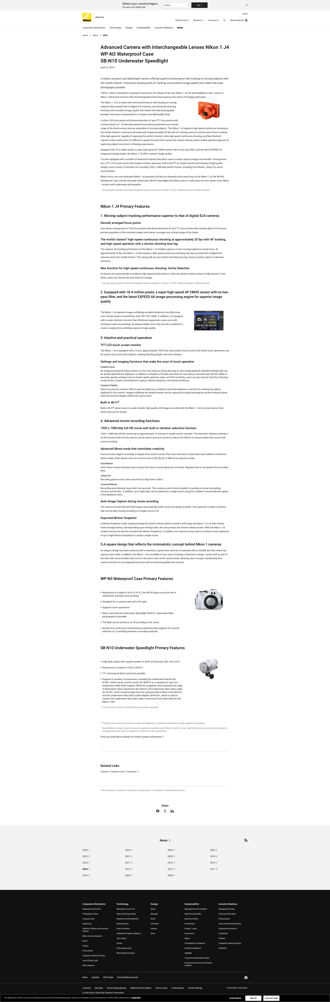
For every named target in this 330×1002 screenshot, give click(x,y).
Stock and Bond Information (230, 924)
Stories (119, 943)
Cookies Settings (235, 998)
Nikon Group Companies (92, 936)
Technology (123, 904)
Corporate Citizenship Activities (197, 958)
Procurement (87, 951)
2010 (85, 875)
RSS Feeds (108, 977)
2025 (127, 850)
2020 (170, 856)
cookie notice (136, 998)
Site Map (99, 988)
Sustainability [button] (143, 27)
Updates (95, 977)
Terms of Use (161, 988)
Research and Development (127, 919)
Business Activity (191, 919)
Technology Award (124, 948)
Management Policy (226, 909)
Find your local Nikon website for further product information (131, 736)
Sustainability (192, 904)
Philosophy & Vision (90, 914)
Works (153, 919)
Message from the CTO (126, 909)
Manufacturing (123, 924)
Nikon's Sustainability (193, 914)
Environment (190, 924)
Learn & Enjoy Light (90, 960)
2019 (212, 856)
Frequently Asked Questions (230, 943)
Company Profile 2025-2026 (93, 956)
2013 (127, 869)
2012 (170, 869)
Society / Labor (191, 929)
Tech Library (121, 938)
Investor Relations (228, 904)
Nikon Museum (88, 965)
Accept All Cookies (271, 998)
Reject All (253, 998)
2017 (127, 862)
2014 (85, 869)
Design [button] (129, 27)
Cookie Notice (177, 988)
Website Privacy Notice (140, 988)
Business (197, 20)
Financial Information (227, 914)
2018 (85, 862)
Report (187, 938)
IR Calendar (223, 933)
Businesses (87, 924)
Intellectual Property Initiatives (129, 933)
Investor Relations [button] (164, 27)
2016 (170, 862)
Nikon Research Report (126, 953)
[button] (224, 20)
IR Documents (224, 919)
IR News (222, 938)
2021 (127, 856)
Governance (189, 933)
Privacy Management (116, 988)
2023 (212, 850)
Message (154, 914)
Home (85, 35)
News (180, 27)
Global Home (181, 20)
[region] (165, 998)
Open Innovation (123, 929)
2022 (85, 856)
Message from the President (196, 909)
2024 (170, 850)
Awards (154, 929)
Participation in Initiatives (195, 943)
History (85, 946)
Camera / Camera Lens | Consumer (119, 771)
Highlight (188, 953)
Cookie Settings (195, 988)
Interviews (155, 924)
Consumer (212, 20)
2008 (170, 875)
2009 (127, 875)
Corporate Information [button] (93, 27)
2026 (85, 850)
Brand (84, 941)
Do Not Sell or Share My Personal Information (103, 992)
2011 (212, 869)
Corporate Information (93, 904)
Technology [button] (115, 27)
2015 (212, 862)
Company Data (88, 919)
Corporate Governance (228, 929)
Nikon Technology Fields (126, 914)
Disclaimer (223, 948)
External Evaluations (193, 948)
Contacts (86, 988)
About (153, 909)
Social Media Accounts (127, 977)
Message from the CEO (91, 909)
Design (154, 904)
